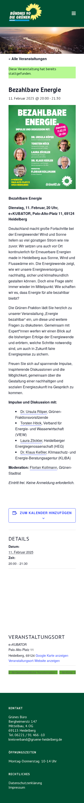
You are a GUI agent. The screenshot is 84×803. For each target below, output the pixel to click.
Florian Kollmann (43, 467)
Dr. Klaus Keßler (33, 452)
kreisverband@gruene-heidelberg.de (35, 739)
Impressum (17, 787)
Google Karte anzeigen (52, 655)
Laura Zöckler (31, 440)
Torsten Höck (30, 423)
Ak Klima (67, 672)
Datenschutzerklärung (25, 783)
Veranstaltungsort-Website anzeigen (34, 660)
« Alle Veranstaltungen (28, 58)
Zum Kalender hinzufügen (46, 512)
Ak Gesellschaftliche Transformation (33, 672)
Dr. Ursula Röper (33, 411)
